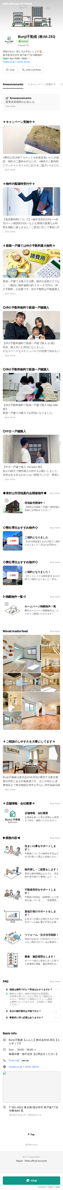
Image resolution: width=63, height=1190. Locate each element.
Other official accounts (36, 1160)
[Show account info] (23, 41)
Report (19, 1160)
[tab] (13, 84)
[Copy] (22, 1110)
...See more (9, 169)
